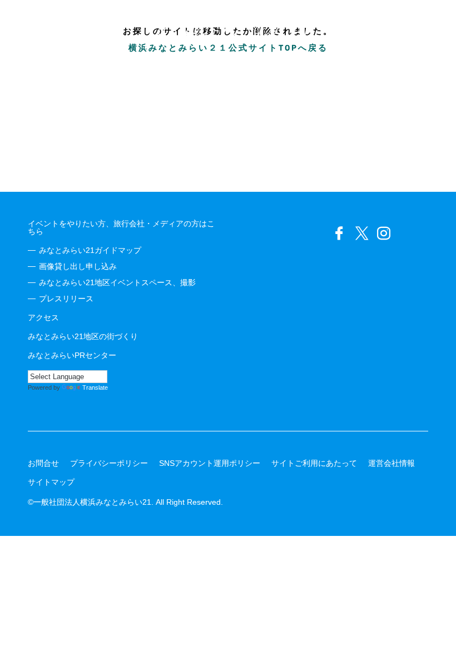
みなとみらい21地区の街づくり (83, 336)
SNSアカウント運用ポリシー (209, 463)
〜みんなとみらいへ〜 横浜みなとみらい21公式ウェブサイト (228, 28)
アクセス (43, 317)
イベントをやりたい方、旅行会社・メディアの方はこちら (121, 227)
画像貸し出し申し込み (78, 266)
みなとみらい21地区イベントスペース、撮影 (117, 282)
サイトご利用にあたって (314, 463)
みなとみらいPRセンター (72, 355)
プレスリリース (66, 298)
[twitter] (361, 233)
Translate (95, 387)
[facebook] (339, 233)
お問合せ (43, 463)
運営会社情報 (391, 463)
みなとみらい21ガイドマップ (90, 250)
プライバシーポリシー (109, 463)
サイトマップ (51, 482)
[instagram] (383, 233)
